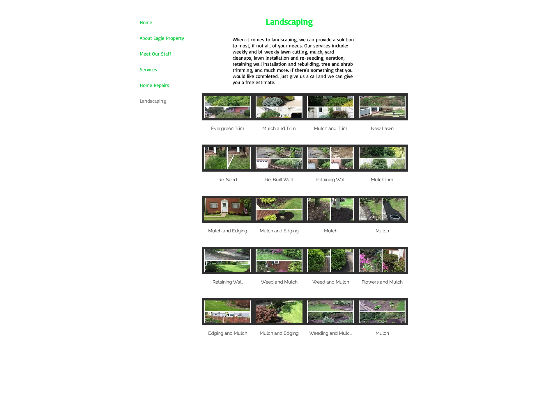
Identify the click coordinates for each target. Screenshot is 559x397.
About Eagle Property (162, 38)
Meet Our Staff (155, 54)
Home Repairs (154, 85)
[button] (227, 119)
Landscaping (153, 101)
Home (146, 22)
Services (148, 69)
